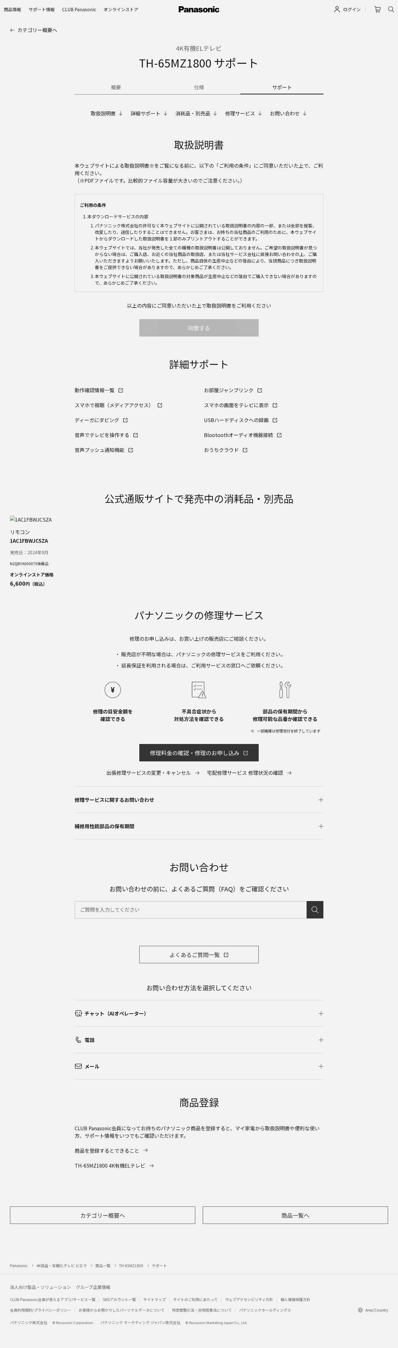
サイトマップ (154, 1299)
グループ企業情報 (93, 1287)
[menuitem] (12, 9)
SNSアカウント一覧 (119, 1299)
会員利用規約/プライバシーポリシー (40, 1310)
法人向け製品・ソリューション (40, 1287)
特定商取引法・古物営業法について (202, 1310)
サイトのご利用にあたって (195, 1299)
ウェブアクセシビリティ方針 (249, 1299)
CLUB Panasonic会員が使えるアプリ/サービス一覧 (52, 1299)
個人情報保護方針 (295, 1299)
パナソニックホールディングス (265, 1310)
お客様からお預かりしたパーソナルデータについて (121, 1310)
